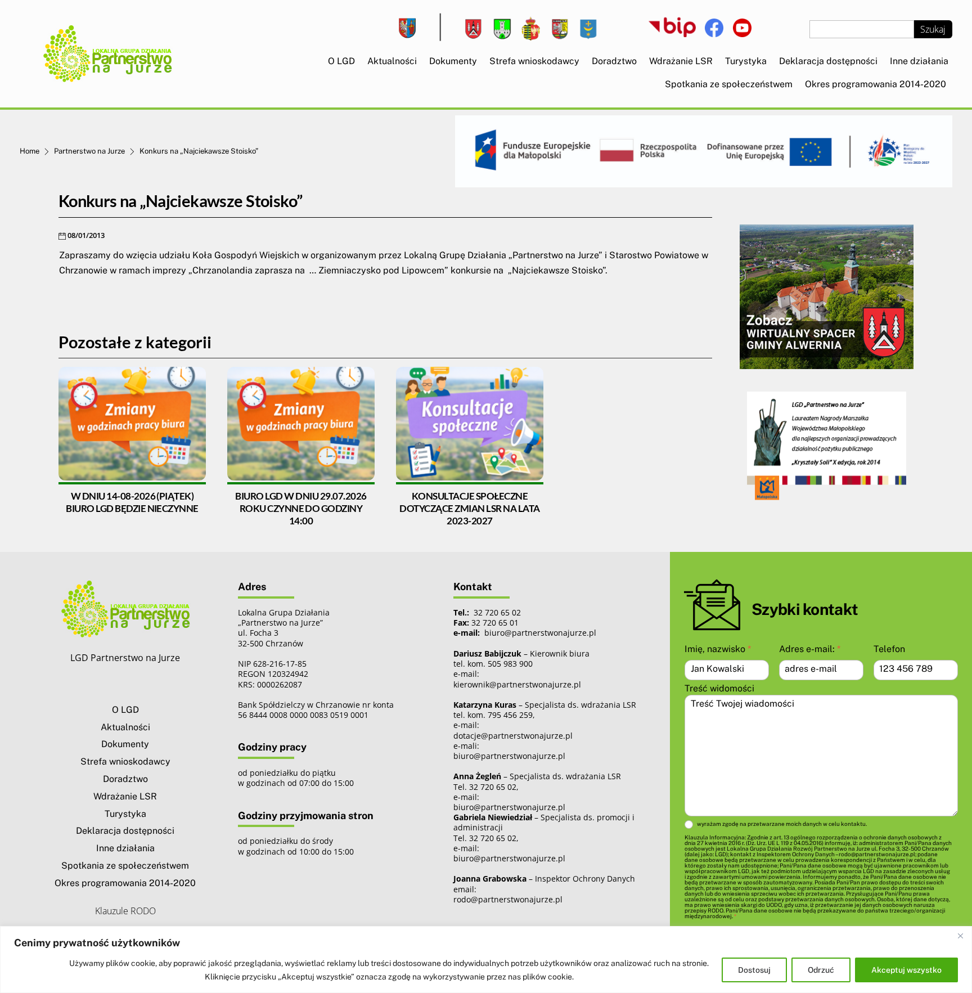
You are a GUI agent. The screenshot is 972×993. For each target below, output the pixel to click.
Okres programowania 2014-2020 (875, 84)
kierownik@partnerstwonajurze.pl (517, 684)
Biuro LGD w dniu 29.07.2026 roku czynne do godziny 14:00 (300, 508)
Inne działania (919, 61)
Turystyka (746, 61)
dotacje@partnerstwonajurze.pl (513, 735)
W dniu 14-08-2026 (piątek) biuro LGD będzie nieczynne (132, 502)
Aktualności (392, 61)
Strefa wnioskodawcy (534, 61)
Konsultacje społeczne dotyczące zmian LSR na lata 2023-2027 (469, 508)
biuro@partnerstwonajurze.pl (509, 756)
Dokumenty (453, 61)
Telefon (889, 649)
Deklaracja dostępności (828, 61)
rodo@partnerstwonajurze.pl (507, 899)
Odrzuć (821, 969)
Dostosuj (754, 969)
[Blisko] (960, 935)
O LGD (341, 61)
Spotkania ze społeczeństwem (729, 84)
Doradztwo (614, 61)
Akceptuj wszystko (906, 969)
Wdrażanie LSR (681, 61)
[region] (486, 959)
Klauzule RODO (125, 911)
